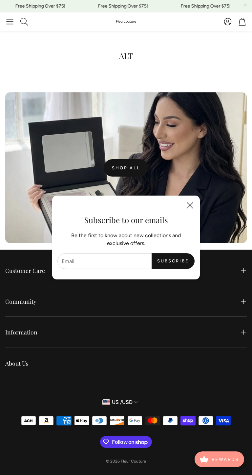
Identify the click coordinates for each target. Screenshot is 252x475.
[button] (9, 21)
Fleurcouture (126, 21)
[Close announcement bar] (245, 5)
